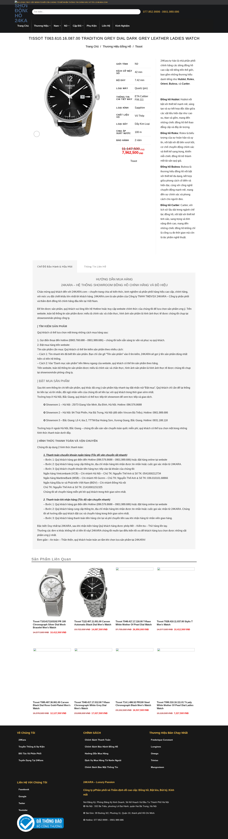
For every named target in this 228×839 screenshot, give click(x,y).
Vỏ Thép (139, 115)
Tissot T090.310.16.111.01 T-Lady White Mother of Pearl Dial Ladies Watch (175, 705)
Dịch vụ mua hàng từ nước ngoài (103, 760)
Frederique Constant (162, 740)
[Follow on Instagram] (206, 2)
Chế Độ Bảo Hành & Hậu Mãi (54, 266)
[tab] (55, 266)
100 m (138, 132)
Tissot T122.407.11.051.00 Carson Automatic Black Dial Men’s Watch (92, 623)
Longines (156, 746)
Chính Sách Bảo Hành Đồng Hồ (101, 746)
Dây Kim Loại (142, 124)
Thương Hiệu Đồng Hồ (117, 46)
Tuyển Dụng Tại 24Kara (31, 760)
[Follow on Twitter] (209, 2)
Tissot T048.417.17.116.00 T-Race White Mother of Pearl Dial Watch (134, 623)
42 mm (138, 72)
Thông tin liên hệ (95, 266)
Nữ (136, 64)
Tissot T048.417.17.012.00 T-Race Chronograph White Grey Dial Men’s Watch (92, 705)
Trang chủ (92, 46)
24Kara (22, 740)
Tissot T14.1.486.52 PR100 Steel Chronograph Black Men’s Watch (133, 704)
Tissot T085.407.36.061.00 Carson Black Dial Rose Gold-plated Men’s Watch (51, 705)
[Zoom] (37, 134)
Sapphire (140, 107)
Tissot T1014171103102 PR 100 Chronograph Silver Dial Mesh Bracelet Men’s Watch (49, 624)
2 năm (138, 140)
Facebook (24, 789)
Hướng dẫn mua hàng (96, 753)
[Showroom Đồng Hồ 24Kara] (21, 12)
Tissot (138, 46)
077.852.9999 (151, 11)
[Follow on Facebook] (203, 2)
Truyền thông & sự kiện (32, 746)
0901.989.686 (170, 11)
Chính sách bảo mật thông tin (101, 767)
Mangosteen (157, 767)
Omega (154, 753)
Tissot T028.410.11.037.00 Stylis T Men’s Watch (175, 623)
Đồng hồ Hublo (170, 99)
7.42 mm (139, 80)
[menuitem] (23, 26)
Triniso (154, 760)
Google (22, 796)
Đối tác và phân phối (30, 753)
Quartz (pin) (141, 88)
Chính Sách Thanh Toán (97, 740)
